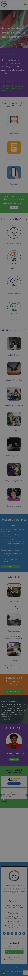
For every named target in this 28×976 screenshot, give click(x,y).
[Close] (26, 472)
